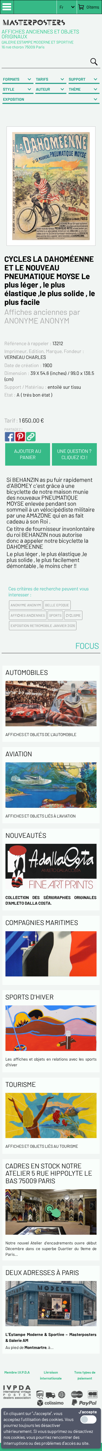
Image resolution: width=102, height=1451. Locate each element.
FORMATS (11, 79)
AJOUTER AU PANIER (27, 454)
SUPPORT (77, 79)
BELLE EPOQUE (57, 605)
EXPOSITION (13, 99)
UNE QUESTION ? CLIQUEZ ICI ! (74, 454)
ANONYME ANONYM (26, 605)
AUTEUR (43, 89)
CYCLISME (73, 615)
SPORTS (55, 615)
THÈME (75, 89)
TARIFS (42, 79)
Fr (61, 7)
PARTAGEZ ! (13, 429)
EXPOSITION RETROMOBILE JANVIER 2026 (43, 625)
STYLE (8, 89)
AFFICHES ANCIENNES (28, 615)
